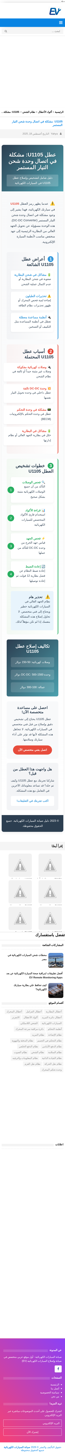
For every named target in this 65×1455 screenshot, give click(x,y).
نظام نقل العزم (32, 1063)
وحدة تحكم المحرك (52, 1069)
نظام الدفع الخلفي (28, 1046)
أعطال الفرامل (34, 1011)
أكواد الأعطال (31, 1017)
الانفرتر (16, 1017)
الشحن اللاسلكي (29, 1023)
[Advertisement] (32, 71)
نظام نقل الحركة (53, 1063)
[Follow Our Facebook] (58, 1368)
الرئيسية (54, 1384)
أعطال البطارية (54, 1011)
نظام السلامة (55, 1052)
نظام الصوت (20, 1052)
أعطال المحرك (14, 1011)
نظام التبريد (38, 1034)
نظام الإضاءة (55, 1034)
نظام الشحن (37, 1052)
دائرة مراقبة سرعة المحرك (30, 1029)
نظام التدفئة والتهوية (22, 1040)
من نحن (55, 1396)
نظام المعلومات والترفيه (25, 1058)
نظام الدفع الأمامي (52, 1046)
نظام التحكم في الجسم (49, 1040)
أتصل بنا (55, 1388)
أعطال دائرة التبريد (52, 1017)
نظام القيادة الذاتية (52, 1058)
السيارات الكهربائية (52, 1023)
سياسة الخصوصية (49, 1392)
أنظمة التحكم (55, 1029)
